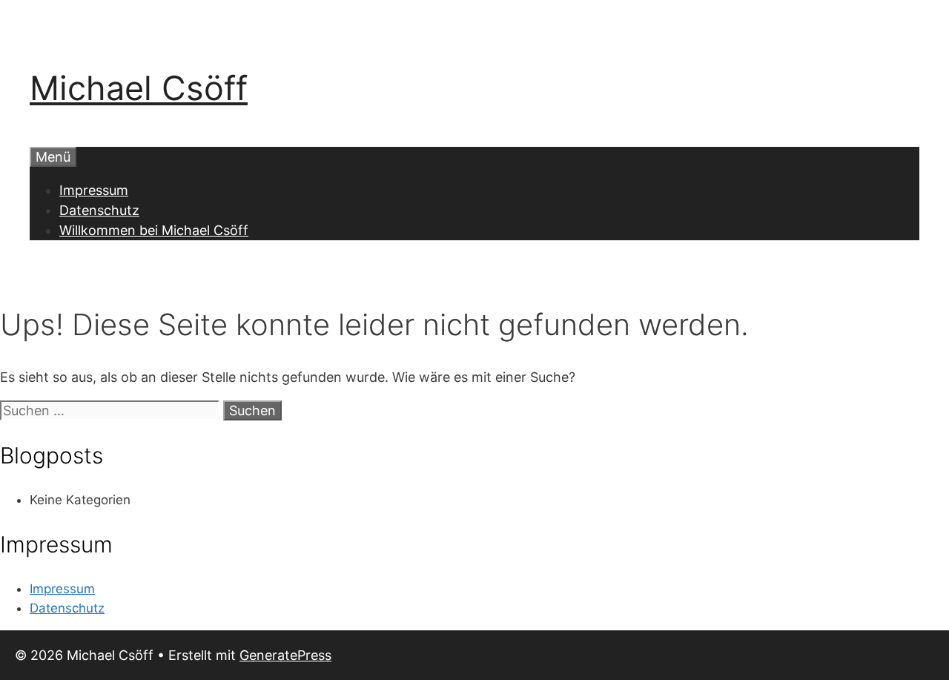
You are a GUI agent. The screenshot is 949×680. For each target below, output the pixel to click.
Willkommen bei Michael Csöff (153, 230)
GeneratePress (285, 655)
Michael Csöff (139, 87)
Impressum (93, 190)
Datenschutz (99, 210)
